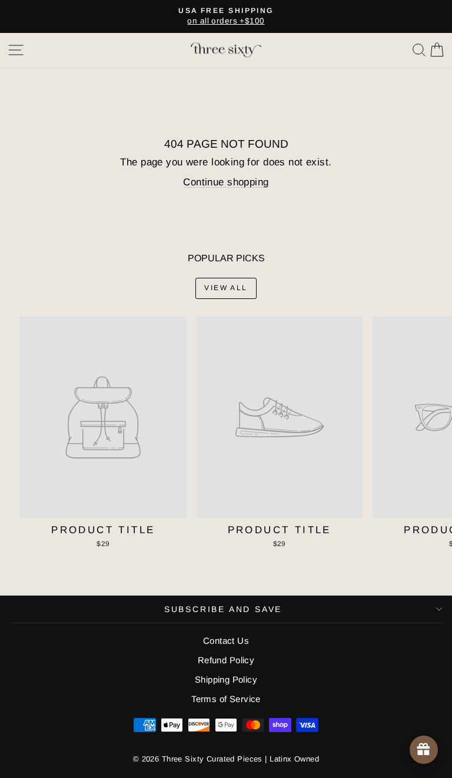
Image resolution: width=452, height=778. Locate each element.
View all (225, 288)
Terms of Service (226, 699)
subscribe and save (223, 609)
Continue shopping (225, 182)
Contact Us (226, 641)
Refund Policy (226, 660)
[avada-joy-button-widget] (424, 750)
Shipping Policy (226, 679)
